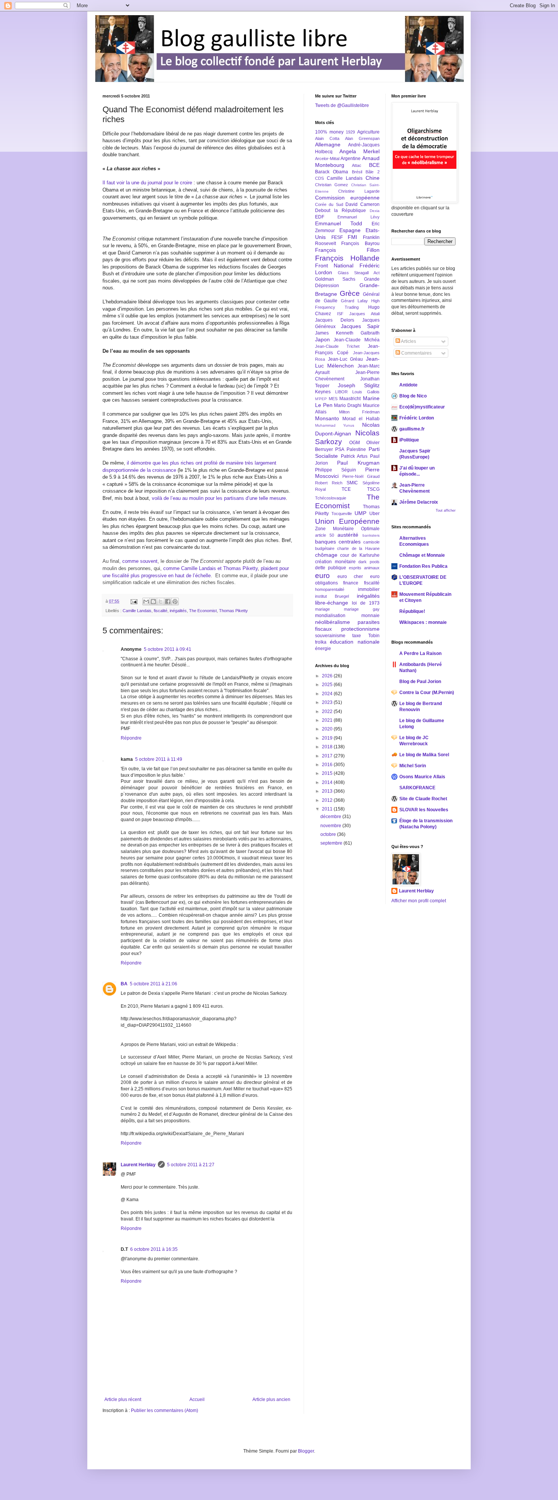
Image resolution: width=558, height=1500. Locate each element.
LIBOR (341, 392)
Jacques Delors (334, 320)
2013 (328, 791)
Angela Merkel (359, 151)
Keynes (323, 391)
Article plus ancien (271, 1399)
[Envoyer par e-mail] (146, 601)
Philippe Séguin (335, 470)
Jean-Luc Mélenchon (347, 362)
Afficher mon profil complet (418, 900)
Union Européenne (347, 521)
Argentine (350, 158)
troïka (320, 642)
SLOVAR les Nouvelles (423, 809)
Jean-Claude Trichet (337, 346)
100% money (329, 132)
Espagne (350, 230)
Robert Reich (328, 483)
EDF (319, 217)
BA (124, 983)
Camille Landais (137, 610)
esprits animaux (364, 567)
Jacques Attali (364, 313)
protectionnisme (360, 629)
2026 (328, 676)
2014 (328, 782)
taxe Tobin (365, 635)
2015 (328, 773)
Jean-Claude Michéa (356, 339)
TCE (346, 489)
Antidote (408, 385)
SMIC (352, 482)
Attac (356, 165)
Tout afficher (446, 510)
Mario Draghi (347, 405)
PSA (339, 449)
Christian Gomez (331, 184)
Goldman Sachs (335, 279)
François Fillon (347, 250)
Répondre (131, 738)
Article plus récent (122, 1399)
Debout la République (340, 210)
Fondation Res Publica (423, 566)
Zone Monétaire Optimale (347, 528)
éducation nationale (354, 642)
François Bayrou (360, 243)
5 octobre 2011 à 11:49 (158, 759)
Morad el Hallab (360, 418)
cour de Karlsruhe (359, 555)
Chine (373, 178)
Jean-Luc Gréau (345, 359)
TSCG (373, 489)
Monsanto (327, 418)
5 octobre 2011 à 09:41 (167, 649)
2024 (328, 693)
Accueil (197, 1399)
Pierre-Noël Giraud (360, 476)
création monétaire (335, 561)
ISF (340, 313)
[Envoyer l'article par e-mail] (134, 601)
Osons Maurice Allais (422, 776)
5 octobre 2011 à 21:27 (190, 1164)
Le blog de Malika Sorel (424, 754)
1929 (350, 132)
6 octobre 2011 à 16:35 (154, 1249)
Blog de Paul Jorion (420, 681)
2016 (328, 764)
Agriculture (368, 132)
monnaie (370, 615)
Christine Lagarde (358, 191)
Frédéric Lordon (416, 418)
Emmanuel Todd (338, 223)
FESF (337, 237)
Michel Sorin (412, 765)
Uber (374, 513)
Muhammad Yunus (334, 425)
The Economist (203, 610)
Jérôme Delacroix (418, 502)
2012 (328, 800)
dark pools (369, 561)
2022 (328, 711)
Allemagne (327, 144)
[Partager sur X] (160, 601)
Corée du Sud (329, 204)
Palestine (356, 449)
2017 (328, 756)
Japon (322, 339)
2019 (328, 738)
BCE (374, 165)
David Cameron (362, 204)
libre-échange (331, 603)
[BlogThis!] (153, 601)
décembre (331, 816)
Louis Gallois (365, 392)
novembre (331, 825)
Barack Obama (331, 171)
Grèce (350, 293)
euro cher (350, 576)
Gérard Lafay (354, 300)
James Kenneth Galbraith (347, 333)
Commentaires (416, 353)
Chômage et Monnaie (422, 555)
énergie (323, 648)
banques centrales (338, 542)
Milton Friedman (359, 412)
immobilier (369, 589)
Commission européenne (347, 198)
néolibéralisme (332, 622)
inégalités (178, 610)
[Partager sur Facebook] (168, 601)
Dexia (375, 211)
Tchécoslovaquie (330, 498)
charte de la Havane (358, 548)
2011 (328, 809)
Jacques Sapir (360, 326)
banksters (371, 535)
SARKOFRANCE (417, 787)
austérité (347, 535)
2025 (328, 684)
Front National (334, 265)
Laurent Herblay (138, 1164)
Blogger (306, 1451)
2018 (328, 746)
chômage (326, 555)
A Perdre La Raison (420, 653)
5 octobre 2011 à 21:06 (153, 983)
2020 (328, 729)
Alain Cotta (327, 138)
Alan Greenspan (362, 138)
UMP (360, 513)
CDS (319, 178)
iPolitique (409, 440)
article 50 (324, 535)
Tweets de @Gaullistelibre (342, 105)
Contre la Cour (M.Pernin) (426, 692)
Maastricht (350, 398)
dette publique (330, 567)
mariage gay (362, 609)
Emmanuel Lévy (358, 217)
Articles (408, 341)
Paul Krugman (358, 463)
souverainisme (330, 635)
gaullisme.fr (412, 429)
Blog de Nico (413, 396)
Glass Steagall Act (359, 272)
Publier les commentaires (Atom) (164, 1410)
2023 (328, 702)
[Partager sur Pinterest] (175, 601)
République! (412, 611)
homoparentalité (329, 589)
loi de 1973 (366, 603)
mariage (322, 609)
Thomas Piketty (233, 610)
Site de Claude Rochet (423, 798)
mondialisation (330, 615)
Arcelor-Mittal (327, 158)
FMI (352, 237)
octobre (328, 834)
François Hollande (347, 258)
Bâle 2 (372, 172)
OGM (354, 442)
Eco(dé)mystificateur (422, 407)
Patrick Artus (354, 456)
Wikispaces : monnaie (423, 622)
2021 (328, 720)
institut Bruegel (332, 596)
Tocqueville (341, 513)
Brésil (357, 172)
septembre (332, 843)
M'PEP (321, 399)
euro (322, 576)
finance (350, 583)
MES (333, 398)
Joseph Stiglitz (359, 385)
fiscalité (160, 610)
